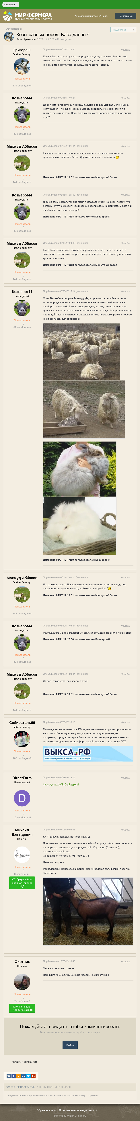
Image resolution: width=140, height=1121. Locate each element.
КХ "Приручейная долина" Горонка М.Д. (22, 882)
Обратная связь (46, 1110)
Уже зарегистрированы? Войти (92, 16)
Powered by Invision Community (70, 1115)
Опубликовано (59, 49)
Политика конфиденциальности (78, 1110)
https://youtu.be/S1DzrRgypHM (61, 784)
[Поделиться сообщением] (133, 49)
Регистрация (126, 16)
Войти (70, 1045)
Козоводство (64, 39)
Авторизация (14, 28)
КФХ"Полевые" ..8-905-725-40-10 (22, 1008)
